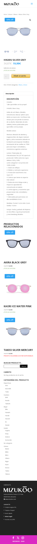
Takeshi (7, 404)
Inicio (5, 14)
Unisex (10, 14)
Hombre (6, 395)
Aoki (6, 397)
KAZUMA (8, 389)
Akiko (6, 452)
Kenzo (7, 468)
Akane (7, 449)
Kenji (6, 434)
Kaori (7, 464)
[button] (30, 20)
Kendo (7, 400)
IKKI (6, 385)
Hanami (7, 412)
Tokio (7, 392)
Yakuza (7, 474)
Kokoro (7, 437)
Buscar (24, 366)
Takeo (7, 471)
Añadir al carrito (20, 76)
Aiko (6, 409)
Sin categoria (8, 443)
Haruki (7, 415)
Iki (6, 422)
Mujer (5, 407)
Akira (6, 455)
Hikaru (15, 14)
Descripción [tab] (10, 94)
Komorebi (8, 440)
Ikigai (6, 461)
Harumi (7, 419)
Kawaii (7, 425)
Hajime (7, 430)
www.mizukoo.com (10, 499)
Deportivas (7, 383)
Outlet (6, 428)
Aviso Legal (8, 516)
